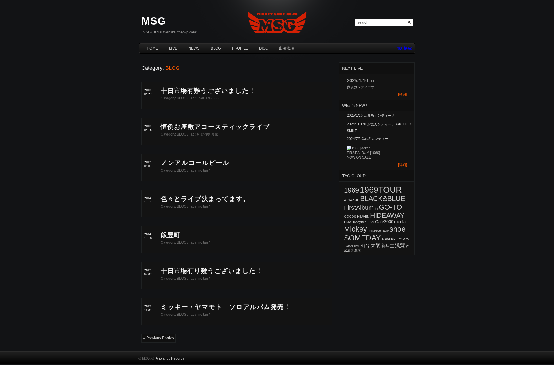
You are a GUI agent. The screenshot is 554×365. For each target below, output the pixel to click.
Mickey (355, 229)
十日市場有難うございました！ (208, 90)
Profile (240, 48)
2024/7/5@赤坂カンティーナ (369, 139)
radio (385, 230)
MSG (153, 21)
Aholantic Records (170, 358)
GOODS (350, 216)
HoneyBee (359, 222)
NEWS (194, 48)
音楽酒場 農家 (207, 134)
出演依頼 (286, 48)
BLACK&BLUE (382, 198)
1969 (351, 190)
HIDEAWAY (387, 215)
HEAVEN (363, 216)
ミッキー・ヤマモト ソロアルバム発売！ (226, 307)
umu (357, 246)
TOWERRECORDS (395, 239)
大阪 (375, 245)
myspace (374, 230)
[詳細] (402, 95)
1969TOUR (381, 189)
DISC (263, 48)
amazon (351, 199)
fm (376, 208)
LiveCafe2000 (207, 98)
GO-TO (390, 207)
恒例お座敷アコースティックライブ (215, 126)
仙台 (365, 245)
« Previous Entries (158, 338)
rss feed (404, 48)
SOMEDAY (362, 238)
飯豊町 (171, 234)
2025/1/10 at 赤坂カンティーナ (371, 116)
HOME (152, 48)
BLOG (216, 48)
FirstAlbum (359, 207)
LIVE (173, 48)
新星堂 (387, 245)
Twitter (348, 246)
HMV (347, 222)
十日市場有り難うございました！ (212, 270)
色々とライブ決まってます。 (205, 198)
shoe (397, 229)
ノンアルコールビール (195, 162)
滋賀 (400, 245)
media (400, 221)
